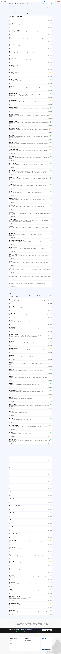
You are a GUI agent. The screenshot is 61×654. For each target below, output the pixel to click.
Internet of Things (46, 624)
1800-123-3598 (29, 648)
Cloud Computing (42, 622)
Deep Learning (25, 623)
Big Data (29, 623)
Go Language (40, 623)
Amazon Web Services (20, 624)
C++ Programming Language (35, 622)
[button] (47, 3)
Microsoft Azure (27, 624)
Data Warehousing (39, 624)
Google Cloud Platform (33, 624)
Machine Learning (19, 623)
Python (21, 622)
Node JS (47, 622)
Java (17, 622)
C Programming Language (26, 622)
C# (43, 623)
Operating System (34, 623)
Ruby (46, 623)
